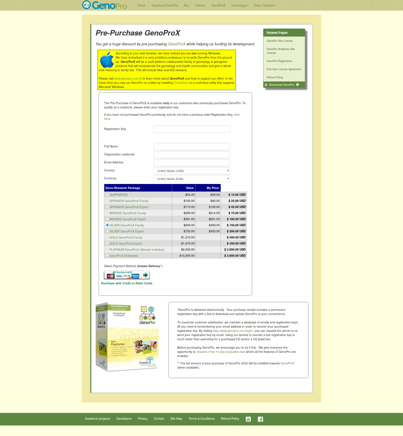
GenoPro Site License (280, 41)
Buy (186, 5)
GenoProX (218, 5)
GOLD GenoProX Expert (126, 243)
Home (141, 5)
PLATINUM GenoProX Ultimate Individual (137, 249)
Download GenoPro (165, 5)
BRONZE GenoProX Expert (128, 219)
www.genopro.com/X (128, 78)
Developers (124, 418)
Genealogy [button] (239, 5)
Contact (159, 418)
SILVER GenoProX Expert (127, 231)
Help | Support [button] (263, 5)
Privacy (143, 418)
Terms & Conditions (201, 418)
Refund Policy (275, 77)
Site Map (176, 418)
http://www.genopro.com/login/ (233, 330)
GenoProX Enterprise (124, 255)
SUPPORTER (119, 195)
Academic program (97, 418)
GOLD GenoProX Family (126, 237)
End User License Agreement (284, 69)
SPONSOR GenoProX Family (129, 201)
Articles (200, 5)
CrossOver (181, 82)
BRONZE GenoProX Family (128, 213)
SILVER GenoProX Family (127, 225)
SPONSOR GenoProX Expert (129, 207)
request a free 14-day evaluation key (220, 351)
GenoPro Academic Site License (281, 51)
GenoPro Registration (279, 61)
